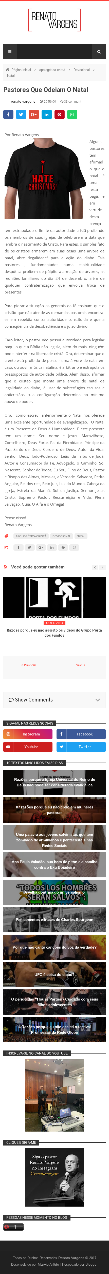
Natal (11, 76)
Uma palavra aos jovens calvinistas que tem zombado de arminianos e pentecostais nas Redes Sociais (54, 840)
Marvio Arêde (49, 1264)
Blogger (91, 1264)
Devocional (82, 70)
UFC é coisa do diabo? (54, 974)
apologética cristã (52, 70)
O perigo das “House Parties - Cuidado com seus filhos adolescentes (54, 1002)
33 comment (72, 101)
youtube (31, 747)
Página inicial (21, 70)
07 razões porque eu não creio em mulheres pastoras (54, 810)
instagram (31, 734)
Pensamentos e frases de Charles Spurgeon (54, 919)
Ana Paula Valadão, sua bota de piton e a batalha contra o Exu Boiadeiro (54, 865)
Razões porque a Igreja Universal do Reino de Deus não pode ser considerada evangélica (54, 782)
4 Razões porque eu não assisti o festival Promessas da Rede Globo (55, 1030)
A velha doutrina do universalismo (54, 892)
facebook (85, 734)
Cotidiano (54, 623)
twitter (85, 747)
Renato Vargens (71, 1258)
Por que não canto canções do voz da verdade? (55, 947)
